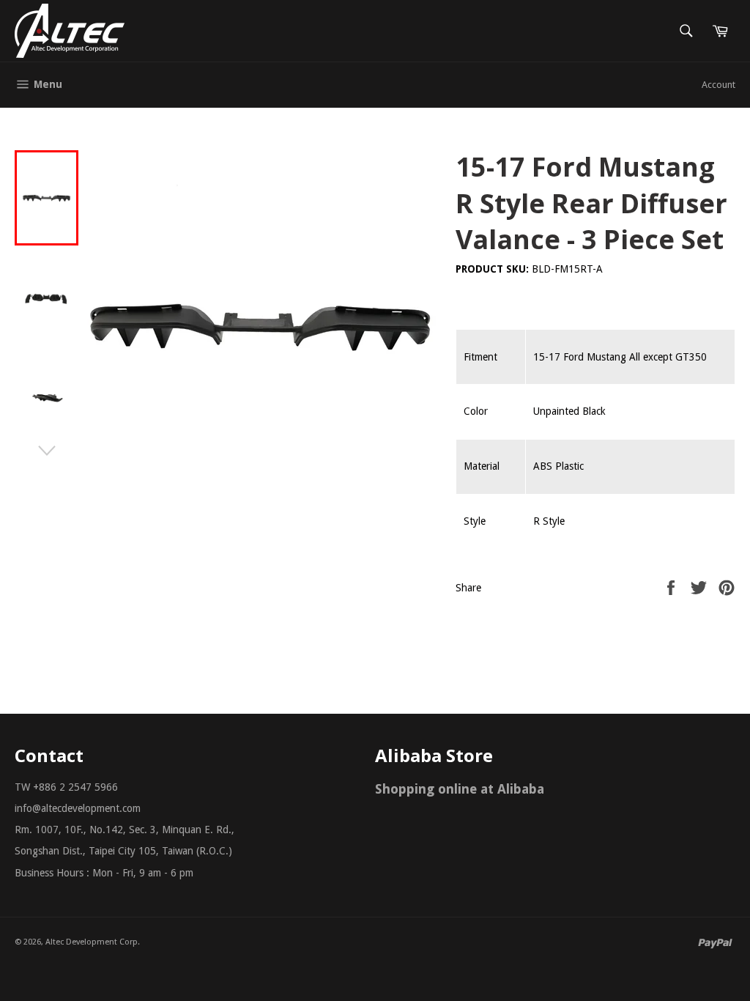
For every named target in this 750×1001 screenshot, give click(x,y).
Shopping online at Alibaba (459, 789)
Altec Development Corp (91, 942)
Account (718, 84)
